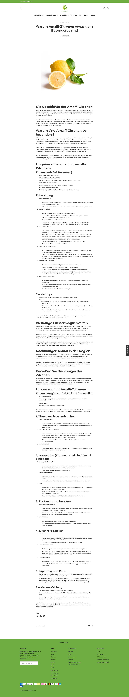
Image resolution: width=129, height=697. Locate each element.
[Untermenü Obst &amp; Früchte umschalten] (43, 15)
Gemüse (53, 657)
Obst (52, 654)
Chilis (52, 665)
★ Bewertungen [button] (127, 350)
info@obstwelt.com (28, 1)
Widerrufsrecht (101, 657)
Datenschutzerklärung (103, 659)
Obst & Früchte (38, 15)
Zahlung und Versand (103, 662)
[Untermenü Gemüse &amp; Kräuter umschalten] (57, 15)
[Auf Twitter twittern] (37, 616)
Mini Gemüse (54, 673)
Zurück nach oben (63, 642)
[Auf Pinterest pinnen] (44, 616)
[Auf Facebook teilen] (40, 616)
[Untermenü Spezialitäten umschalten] (68, 15)
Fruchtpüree (54, 670)
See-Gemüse (54, 675)
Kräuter (53, 659)
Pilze (52, 667)
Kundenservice (72, 657)
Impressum (100, 654)
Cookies (70, 659)
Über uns (86, 15)
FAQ (80, 15)
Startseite (54, 651)
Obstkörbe (54, 678)
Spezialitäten (63, 15)
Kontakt (93, 15)
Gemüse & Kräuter (51, 15)
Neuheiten (74, 15)
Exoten (53, 662)
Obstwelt (70, 651)
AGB (98, 651)
